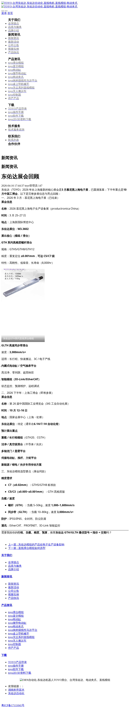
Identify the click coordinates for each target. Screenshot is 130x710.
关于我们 (6, 555)
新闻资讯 (6, 576)
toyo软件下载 (16, 669)
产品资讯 (6, 605)
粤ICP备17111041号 (12, 705)
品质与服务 (15, 565)
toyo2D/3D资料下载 (19, 672)
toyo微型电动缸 (17, 622)
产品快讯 (13, 598)
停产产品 (13, 647)
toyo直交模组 (16, 615)
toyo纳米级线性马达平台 (22, 630)
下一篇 (26, 548)
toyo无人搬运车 (17, 640)
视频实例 (13, 594)
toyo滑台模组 (16, 612)
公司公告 (13, 590)
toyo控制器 (14, 644)
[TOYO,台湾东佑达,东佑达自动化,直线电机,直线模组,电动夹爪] (65, 4)
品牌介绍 (13, 569)
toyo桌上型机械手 (18, 633)
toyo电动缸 (14, 619)
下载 (4, 655)
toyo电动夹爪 (16, 626)
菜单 (4, 13)
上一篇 (36, 544)
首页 (10, 13)
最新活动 (13, 587)
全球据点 (13, 562)
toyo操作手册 (16, 665)
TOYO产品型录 (17, 662)
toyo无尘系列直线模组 (21, 637)
